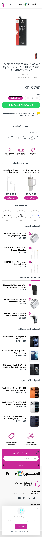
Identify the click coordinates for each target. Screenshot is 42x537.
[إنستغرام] (24, 498)
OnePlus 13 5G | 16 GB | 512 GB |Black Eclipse (14, 338)
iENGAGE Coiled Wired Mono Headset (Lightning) (15, 249)
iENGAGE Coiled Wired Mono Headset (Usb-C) (15, 263)
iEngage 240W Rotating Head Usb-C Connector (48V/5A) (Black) (15, 314)
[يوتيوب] (19, 498)
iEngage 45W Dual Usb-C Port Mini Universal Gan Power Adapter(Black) (14, 286)
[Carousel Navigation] (4, 164)
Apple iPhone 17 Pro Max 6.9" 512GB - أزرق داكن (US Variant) (15, 417)
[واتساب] (29, 498)
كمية (38, 94)
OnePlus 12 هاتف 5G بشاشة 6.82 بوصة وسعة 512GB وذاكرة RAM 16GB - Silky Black (14, 366)
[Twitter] (34, 498)
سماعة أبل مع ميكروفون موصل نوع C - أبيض (11, 171)
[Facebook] (39, 498)
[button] (35, 74)
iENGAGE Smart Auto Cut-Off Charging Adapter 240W (15, 235)
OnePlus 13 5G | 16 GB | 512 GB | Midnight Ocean (14, 352)
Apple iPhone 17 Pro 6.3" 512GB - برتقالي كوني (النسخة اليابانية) (14, 389)
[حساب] (7, 4)
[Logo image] (35, 215)
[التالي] (5, 164)
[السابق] (3, 164)
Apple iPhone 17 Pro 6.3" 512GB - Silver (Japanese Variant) (14, 403)
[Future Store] (27, 6)
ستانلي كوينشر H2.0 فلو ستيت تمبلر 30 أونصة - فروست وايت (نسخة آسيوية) (31, 171)
